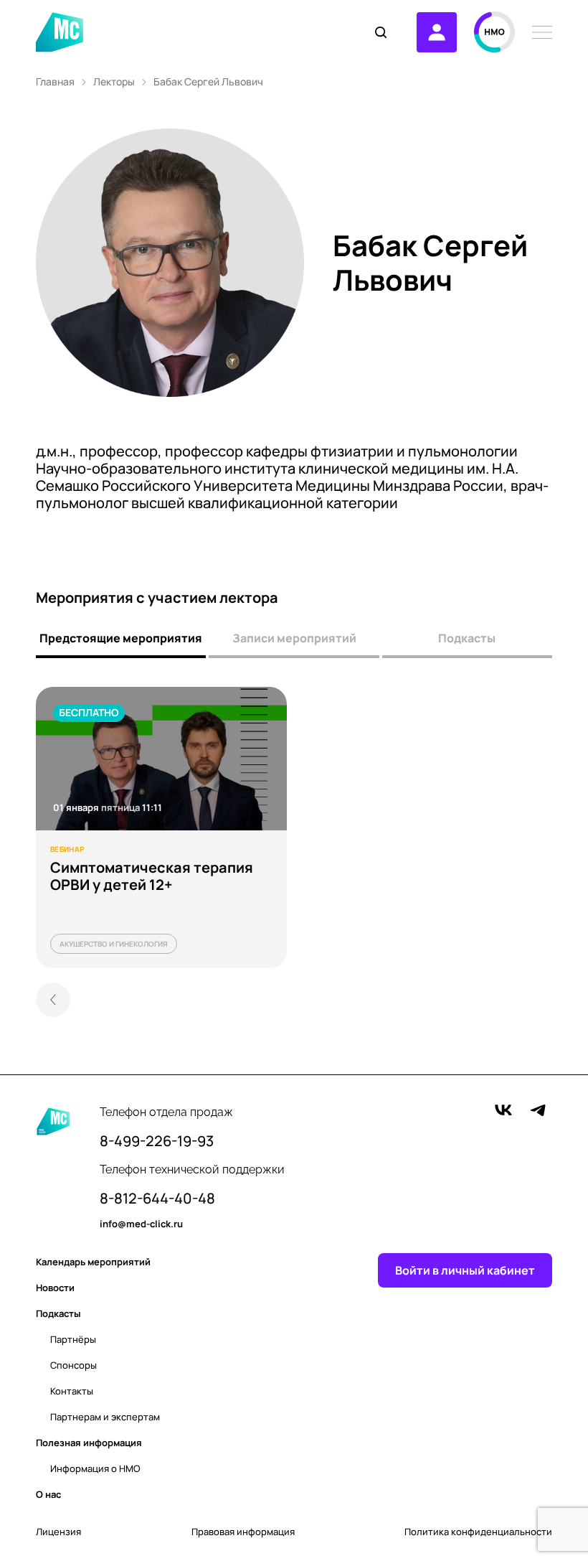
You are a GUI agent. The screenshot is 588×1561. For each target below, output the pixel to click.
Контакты (71, 1390)
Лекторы (114, 81)
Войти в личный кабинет (465, 1270)
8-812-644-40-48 (157, 1198)
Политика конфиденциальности (478, 1532)
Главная (55, 81)
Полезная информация (89, 1442)
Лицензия (58, 1532)
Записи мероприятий (294, 638)
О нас (48, 1494)
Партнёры (73, 1339)
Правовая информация (243, 1532)
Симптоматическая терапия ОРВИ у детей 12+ (151, 876)
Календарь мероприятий (93, 1261)
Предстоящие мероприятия (120, 638)
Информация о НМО (95, 1468)
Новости (55, 1287)
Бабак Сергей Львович (208, 81)
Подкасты (466, 638)
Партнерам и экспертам (105, 1416)
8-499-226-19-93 (157, 1141)
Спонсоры (73, 1365)
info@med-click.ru (141, 1224)
